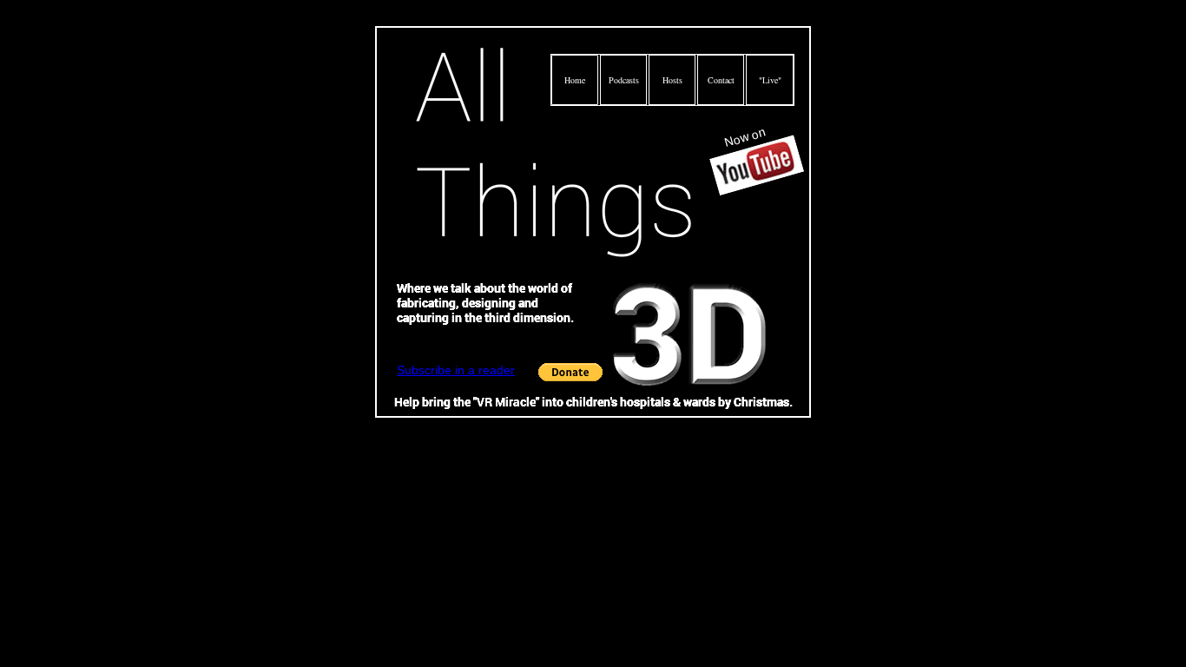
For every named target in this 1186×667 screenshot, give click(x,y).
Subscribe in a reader (456, 370)
